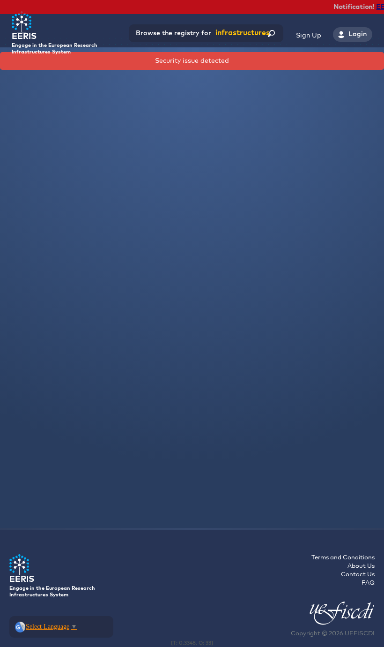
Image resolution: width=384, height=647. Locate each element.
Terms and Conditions (343, 558)
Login (357, 34)
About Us (361, 566)
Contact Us (358, 575)
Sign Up (308, 35)
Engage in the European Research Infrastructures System (54, 43)
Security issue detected (192, 61)
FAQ (368, 583)
